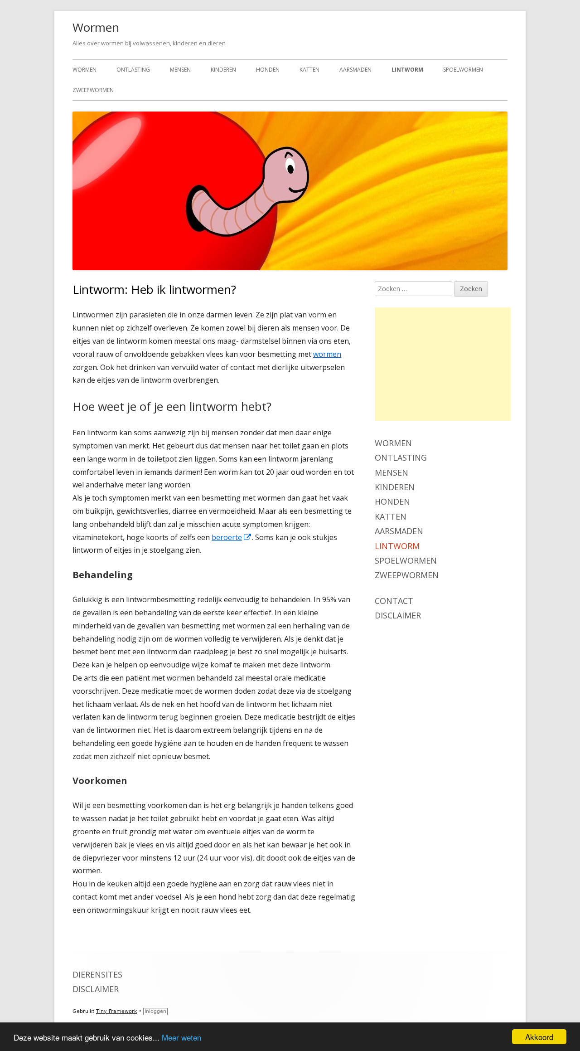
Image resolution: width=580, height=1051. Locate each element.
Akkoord (539, 1036)
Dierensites (97, 974)
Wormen (95, 27)
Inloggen (155, 1011)
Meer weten (181, 1037)
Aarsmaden (355, 69)
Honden (268, 69)
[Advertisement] (443, 364)
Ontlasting (133, 69)
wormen (327, 354)
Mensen (180, 69)
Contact (394, 600)
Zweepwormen (93, 90)
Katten (309, 69)
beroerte (232, 537)
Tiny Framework (116, 1011)
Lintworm (407, 69)
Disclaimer (398, 615)
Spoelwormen (463, 69)
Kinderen (223, 69)
